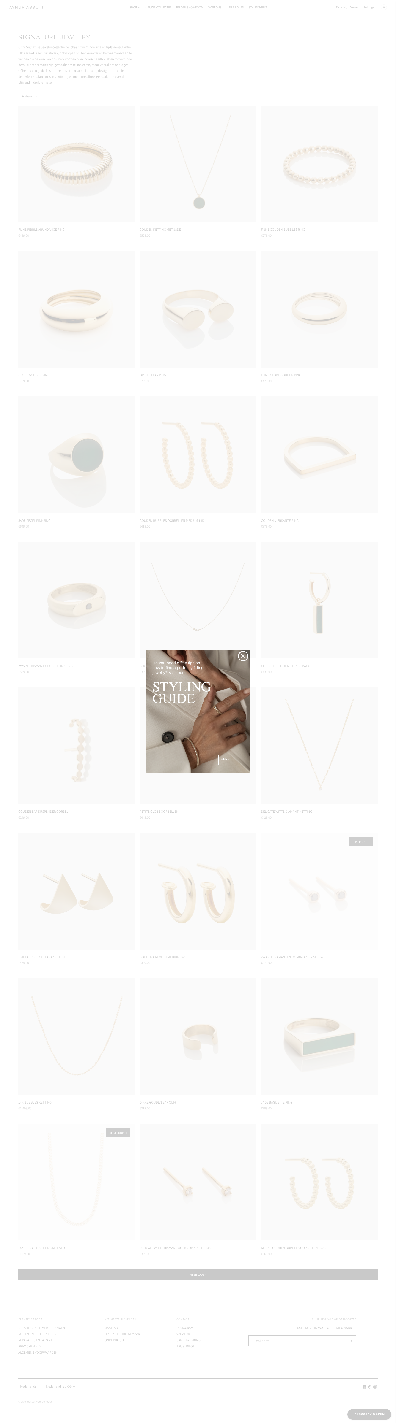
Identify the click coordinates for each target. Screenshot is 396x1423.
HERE (225, 759)
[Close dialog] (243, 656)
